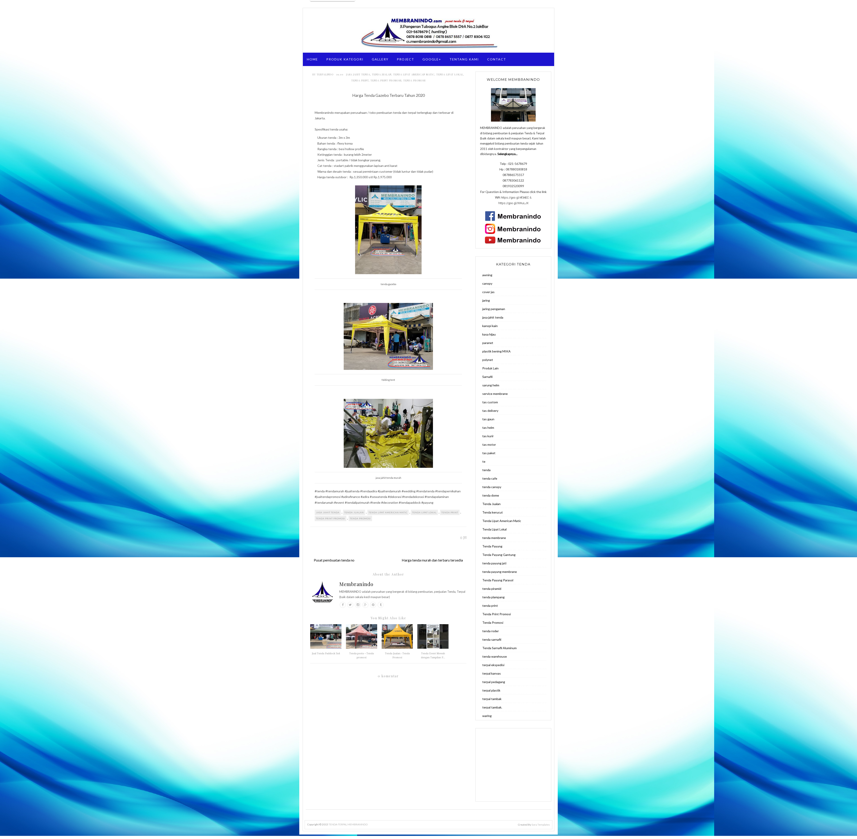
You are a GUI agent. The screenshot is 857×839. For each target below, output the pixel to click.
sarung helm (490, 385)
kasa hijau (489, 334)
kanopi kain (490, 326)
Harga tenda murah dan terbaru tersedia (432, 560)
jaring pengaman (493, 309)
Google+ (431, 59)
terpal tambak (491, 699)
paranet (487, 343)
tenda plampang (493, 597)
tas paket (488, 453)
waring (487, 716)
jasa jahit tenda (358, 74)
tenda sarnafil (491, 639)
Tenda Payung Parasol (497, 580)
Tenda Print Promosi (385, 80)
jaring (486, 300)
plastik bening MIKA (496, 351)
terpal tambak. (492, 707)
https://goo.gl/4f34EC (515, 197)
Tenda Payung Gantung (499, 555)
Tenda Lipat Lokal (449, 74)
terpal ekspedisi (493, 665)
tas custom (490, 402)
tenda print (360, 80)
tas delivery (490, 410)
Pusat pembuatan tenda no (334, 560)
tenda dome (490, 495)
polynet (487, 360)
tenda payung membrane (499, 572)
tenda (486, 470)
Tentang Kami (464, 59)
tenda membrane (494, 538)
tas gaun (488, 419)
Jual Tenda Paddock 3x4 (326, 653)
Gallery (380, 59)
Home (312, 59)
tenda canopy (491, 487)
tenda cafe (489, 478)
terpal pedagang (493, 682)
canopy (487, 283)
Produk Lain (490, 368)
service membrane (495, 394)
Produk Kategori (345, 59)
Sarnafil (487, 377)
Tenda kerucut (492, 512)
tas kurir (488, 436)
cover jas (488, 292)
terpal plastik (491, 690)
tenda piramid (491, 588)
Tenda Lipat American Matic (414, 74)
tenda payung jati (494, 563)
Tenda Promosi (414, 80)
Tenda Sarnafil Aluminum (499, 648)
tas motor (489, 444)
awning (487, 275)
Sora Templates (541, 824)
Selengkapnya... (507, 154)
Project (405, 59)
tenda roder (490, 631)
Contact (496, 59)
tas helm (488, 427)
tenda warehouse (494, 656)
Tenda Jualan (381, 74)
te (483, 461)
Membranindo (356, 584)
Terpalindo (326, 74)
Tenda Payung (492, 546)
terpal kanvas (491, 673)
